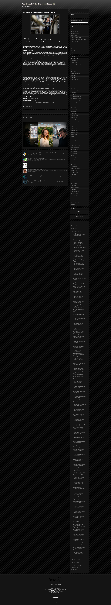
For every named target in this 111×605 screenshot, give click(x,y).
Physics (72, 164)
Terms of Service (45, 102)
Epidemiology (73, 115)
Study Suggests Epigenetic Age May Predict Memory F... (79, 259)
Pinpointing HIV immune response (79, 247)
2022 (73, 569)
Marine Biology (74, 132)
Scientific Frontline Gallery (76, 37)
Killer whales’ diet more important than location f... (79, 392)
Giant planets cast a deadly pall (79, 248)
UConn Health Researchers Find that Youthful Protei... (79, 435)
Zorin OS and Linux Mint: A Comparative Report (36, 158)
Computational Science (75, 98)
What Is (72, 200)
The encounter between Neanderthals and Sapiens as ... (79, 488)
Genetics (72, 122)
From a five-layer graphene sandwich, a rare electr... (78, 497)
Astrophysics (73, 67)
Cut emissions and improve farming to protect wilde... (78, 445)
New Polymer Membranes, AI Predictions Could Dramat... (78, 553)
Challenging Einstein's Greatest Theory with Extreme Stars (38, 175)
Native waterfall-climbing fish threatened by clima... (78, 289)
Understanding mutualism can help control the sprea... (78, 450)
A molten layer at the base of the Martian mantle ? (79, 364)
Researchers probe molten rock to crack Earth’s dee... (79, 425)
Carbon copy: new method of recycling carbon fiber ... (78, 310)
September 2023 (76, 557)
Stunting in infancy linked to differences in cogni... (78, 316)
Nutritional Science (74, 151)
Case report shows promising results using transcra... (78, 402)
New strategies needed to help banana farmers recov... (78, 269)
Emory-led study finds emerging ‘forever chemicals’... (79, 548)
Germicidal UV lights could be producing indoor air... (78, 522)
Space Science (74, 187)
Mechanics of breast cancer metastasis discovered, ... (78, 292)
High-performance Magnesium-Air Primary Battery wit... (79, 555)
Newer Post (25, 111)
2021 (73, 570)
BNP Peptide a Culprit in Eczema (79, 437)
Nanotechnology (74, 147)
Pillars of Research (74, 41)
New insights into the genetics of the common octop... (79, 473)
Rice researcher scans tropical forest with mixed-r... (78, 460)
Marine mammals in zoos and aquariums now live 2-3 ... (78, 509)
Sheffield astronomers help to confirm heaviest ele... (78, 302)
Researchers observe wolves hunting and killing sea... (78, 251)
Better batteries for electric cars (79, 349)
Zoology (72, 204)
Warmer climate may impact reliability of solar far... (78, 504)
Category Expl (73, 90)
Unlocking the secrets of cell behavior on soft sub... (78, 532)
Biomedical (73, 83)
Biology (72, 81)
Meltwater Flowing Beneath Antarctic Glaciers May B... (78, 299)
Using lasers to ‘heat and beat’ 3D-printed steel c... (78, 282)
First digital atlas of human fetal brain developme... (79, 351)
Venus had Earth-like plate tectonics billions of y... (78, 324)
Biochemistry (73, 75)
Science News (73, 181)
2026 (73, 223)
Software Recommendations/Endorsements (79, 39)
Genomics (73, 124)
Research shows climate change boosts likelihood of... (79, 433)
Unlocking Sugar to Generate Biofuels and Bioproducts (78, 332)
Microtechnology (74, 141)
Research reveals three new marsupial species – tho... (78, 379)
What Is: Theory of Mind (28, 117)
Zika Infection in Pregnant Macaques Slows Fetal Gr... (78, 366)
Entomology (73, 111)
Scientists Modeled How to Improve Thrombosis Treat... (79, 354)
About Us (73, 46)
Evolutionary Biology (75, 119)
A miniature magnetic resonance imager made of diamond (79, 465)
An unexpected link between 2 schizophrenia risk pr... (78, 339)
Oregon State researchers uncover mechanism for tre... (79, 369)
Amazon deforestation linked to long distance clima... (79, 235)
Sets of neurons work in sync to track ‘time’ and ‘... (79, 240)
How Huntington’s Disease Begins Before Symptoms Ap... (79, 405)
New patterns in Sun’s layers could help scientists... (78, 517)
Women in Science (74, 202)
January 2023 (76, 567)
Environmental (73, 113)
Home (45, 111)
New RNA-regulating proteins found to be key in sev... (78, 347)
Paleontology (73, 157)
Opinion (72, 155)
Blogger (57, 602)
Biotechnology (73, 86)
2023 (73, 228)
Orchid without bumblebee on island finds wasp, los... (78, 507)
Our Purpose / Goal (74, 43)
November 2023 (76, 231)
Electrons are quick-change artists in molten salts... (79, 452)
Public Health (73, 174)
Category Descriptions (75, 29)
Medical (72, 136)
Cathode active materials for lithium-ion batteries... (78, 407)
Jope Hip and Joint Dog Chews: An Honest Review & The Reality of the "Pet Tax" (42, 152)
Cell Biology (73, 92)
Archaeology (73, 62)
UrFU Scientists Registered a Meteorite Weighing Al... (78, 420)
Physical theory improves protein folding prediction (79, 468)
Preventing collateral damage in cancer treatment (79, 423)
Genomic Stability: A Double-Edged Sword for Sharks (78, 428)
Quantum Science (74, 176)
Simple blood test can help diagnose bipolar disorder (78, 372)
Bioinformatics (73, 79)
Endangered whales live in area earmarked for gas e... (79, 334)
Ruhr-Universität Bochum (33, 98)
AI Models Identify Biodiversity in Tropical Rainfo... (79, 527)
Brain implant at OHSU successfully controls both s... (79, 359)
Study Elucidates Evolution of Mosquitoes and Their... (78, 492)
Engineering (73, 109)
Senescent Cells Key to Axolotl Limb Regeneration (78, 305)
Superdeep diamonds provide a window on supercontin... (79, 478)
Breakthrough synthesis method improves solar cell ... (79, 329)
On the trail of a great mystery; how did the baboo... (78, 356)
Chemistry (73, 94)
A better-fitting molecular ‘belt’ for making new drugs (36, 169)
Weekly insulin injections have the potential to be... (79, 271)
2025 (73, 225)
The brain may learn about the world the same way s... (78, 284)
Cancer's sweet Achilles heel (78, 314)
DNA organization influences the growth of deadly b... (79, 245)
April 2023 (75, 562)
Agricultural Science (74, 58)
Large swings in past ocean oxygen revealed (78, 525)
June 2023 (75, 559)
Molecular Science (74, 145)
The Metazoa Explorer (75, 33)
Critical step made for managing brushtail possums (79, 512)
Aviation (72, 71)
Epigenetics (73, 117)
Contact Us (52, 102)
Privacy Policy (39, 102)
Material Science (29, 106)
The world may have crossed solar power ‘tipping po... (78, 530)
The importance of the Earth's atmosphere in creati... (78, 254)
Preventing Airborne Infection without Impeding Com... (78, 412)
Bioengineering (74, 77)
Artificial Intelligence (74, 64)
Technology (73, 193)
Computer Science (74, 100)
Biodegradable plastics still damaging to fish (78, 470)
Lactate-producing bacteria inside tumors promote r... (79, 455)
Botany (72, 88)
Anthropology (73, 60)
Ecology (72, 107)
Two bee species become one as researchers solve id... (79, 287)
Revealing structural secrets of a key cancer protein (79, 494)
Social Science (74, 185)
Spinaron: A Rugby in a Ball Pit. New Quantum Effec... (79, 294)
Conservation (73, 102)
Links (72, 52)
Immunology (73, 130)
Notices (72, 27)
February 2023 (76, 565)
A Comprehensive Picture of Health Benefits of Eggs (78, 374)
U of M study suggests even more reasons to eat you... (79, 400)
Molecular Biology (74, 143)
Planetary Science (74, 168)
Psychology (73, 172)
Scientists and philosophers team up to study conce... (79, 550)
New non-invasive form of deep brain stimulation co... (79, 442)
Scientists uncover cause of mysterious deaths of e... (78, 382)
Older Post (65, 111)
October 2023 (76, 233)
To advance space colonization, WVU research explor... (79, 261)
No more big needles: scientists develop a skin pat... (79, 499)
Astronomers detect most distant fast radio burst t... (79, 457)
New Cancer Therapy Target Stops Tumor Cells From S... (78, 535)
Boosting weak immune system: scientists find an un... (79, 543)
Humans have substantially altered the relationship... (78, 274)
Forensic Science (74, 121)
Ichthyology (73, 128)
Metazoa (72, 138)
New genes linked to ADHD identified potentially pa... (78, 243)
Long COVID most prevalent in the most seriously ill (78, 307)
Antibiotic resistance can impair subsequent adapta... (79, 447)
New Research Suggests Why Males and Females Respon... (79, 520)
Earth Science (73, 105)
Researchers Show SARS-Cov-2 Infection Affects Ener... (79, 238)
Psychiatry (73, 170)
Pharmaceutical (74, 160)
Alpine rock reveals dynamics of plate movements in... (79, 312)
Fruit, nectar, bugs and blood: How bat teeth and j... (78, 327)
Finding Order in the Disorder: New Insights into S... (78, 485)
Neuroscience (73, 149)
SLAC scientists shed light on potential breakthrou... (78, 389)
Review (72, 179)
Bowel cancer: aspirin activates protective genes (79, 266)
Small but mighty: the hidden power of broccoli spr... (78, 415)
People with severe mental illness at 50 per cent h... (79, 387)
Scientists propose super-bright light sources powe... (79, 439)
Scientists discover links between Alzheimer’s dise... (79, 502)
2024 (73, 227)
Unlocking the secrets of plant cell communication (79, 397)
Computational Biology (75, 96)
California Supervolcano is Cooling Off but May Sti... (78, 483)
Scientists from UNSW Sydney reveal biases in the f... (78, 410)
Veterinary (73, 195)
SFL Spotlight (73, 183)
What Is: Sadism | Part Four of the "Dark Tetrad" (36, 180)
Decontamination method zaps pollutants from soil (78, 537)
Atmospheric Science (75, 69)
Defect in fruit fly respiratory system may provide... (78, 377)
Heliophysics (73, 126)
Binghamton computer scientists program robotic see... (79, 297)
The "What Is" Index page (76, 31)
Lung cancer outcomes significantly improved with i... (79, 430)
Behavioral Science (74, 73)
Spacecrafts (73, 189)
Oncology (73, 153)
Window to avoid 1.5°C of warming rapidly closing (78, 256)
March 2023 (75, 564)
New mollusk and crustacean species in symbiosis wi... (78, 462)
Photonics (73, 162)
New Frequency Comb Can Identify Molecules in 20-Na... (79, 264)
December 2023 (76, 230)
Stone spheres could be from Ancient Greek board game (37, 163)
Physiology (73, 166)
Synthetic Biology (74, 191)
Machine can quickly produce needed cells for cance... (78, 337)
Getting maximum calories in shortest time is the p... (78, 394)
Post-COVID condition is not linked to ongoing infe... (78, 384)
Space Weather (74, 35)
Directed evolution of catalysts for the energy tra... (79, 342)
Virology (72, 198)
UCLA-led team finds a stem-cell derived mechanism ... (79, 515)
